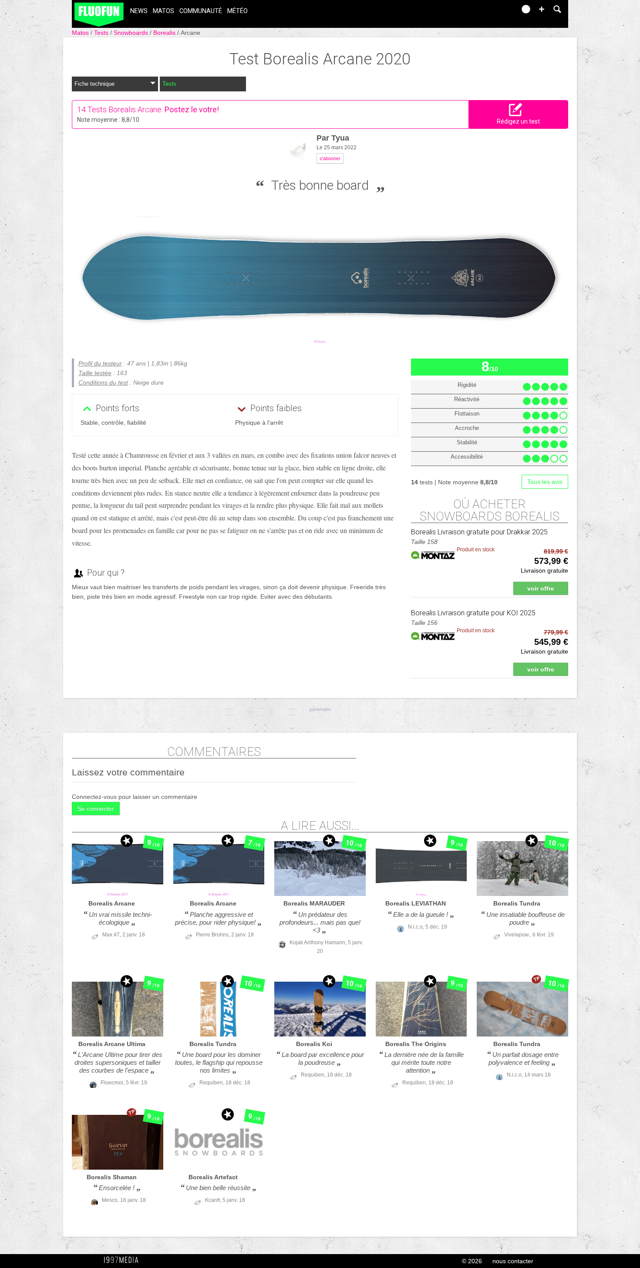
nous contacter (512, 1261)
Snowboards (132, 32)
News (139, 11)
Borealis (165, 32)
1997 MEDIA (123, 1260)
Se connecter (95, 808)
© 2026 (472, 1261)
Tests (102, 32)
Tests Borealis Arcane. (125, 109)
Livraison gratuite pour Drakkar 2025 (479, 532)
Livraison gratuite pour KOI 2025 (473, 613)
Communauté (200, 11)
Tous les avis (545, 481)
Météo (237, 11)
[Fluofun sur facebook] (490, 12)
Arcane (190, 32)
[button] (541, 9)
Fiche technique (94, 84)
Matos (163, 11)
